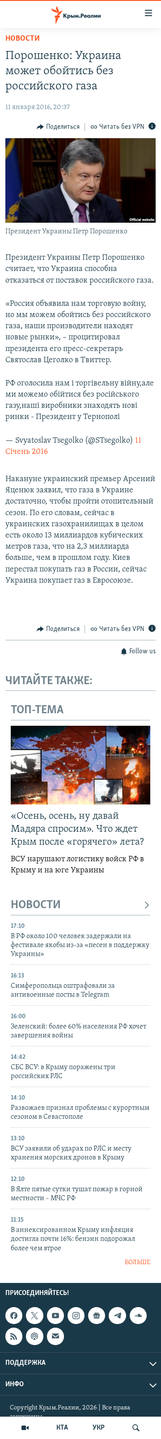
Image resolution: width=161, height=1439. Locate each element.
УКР (99, 1427)
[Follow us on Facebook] (13, 1315)
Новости (22, 39)
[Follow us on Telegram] (117, 1315)
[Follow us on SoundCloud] (138, 1315)
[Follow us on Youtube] (55, 1315)
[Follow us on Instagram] (76, 1315)
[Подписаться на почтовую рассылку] (55, 1336)
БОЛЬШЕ (137, 1262)
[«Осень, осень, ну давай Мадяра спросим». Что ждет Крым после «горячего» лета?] (80, 765)
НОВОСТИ (36, 905)
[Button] (58, 127)
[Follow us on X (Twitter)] (34, 1315)
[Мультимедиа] (25, 1428)
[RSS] (13, 1336)
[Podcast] (34, 1336)
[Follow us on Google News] (96, 1315)
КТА (62, 1427)
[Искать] (136, 1428)
